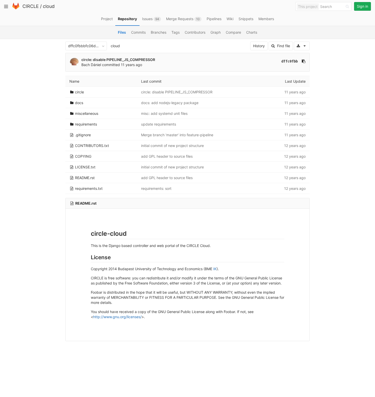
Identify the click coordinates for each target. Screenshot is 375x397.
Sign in (362, 6)
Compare (233, 32)
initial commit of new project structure (172, 145)
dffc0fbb (289, 61)
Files (122, 32)
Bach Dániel (91, 65)
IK (215, 269)
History (259, 46)
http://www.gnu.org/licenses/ (117, 317)
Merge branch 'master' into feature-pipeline (177, 135)
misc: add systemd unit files (164, 113)
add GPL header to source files (167, 156)
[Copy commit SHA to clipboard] (303, 61)
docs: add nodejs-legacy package (169, 103)
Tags (175, 32)
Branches (158, 32)
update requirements (158, 124)
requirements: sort (156, 188)
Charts (251, 32)
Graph (215, 32)
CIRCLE (30, 6)
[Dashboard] (15, 8)
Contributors (195, 32)
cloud (49, 6)
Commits (138, 32)
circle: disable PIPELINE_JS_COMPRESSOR (118, 59)
